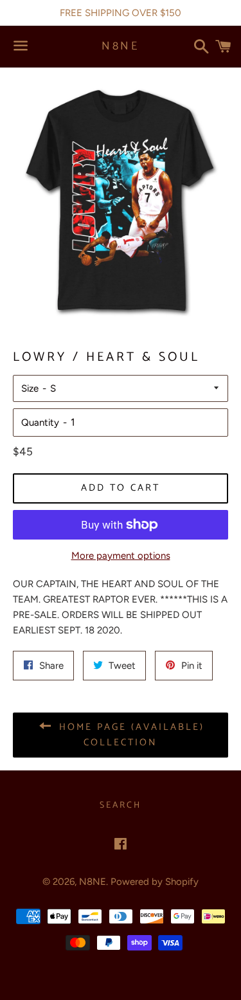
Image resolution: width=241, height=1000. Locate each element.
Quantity (40, 422)
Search (120, 805)
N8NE (120, 47)
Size (30, 388)
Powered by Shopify (155, 881)
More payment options (120, 555)
